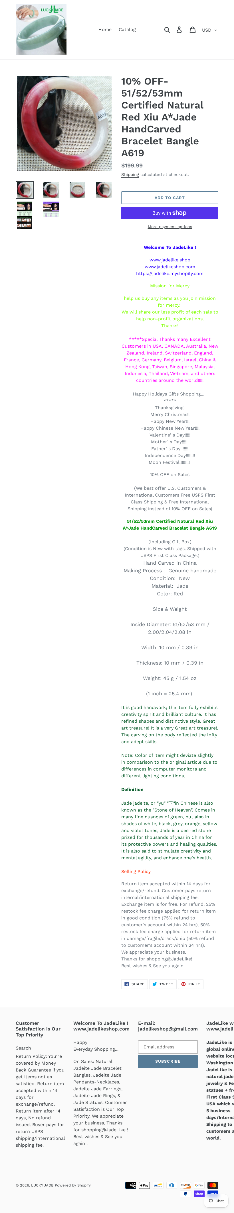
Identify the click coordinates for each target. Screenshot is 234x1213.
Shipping (130, 174)
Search (23, 1048)
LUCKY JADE (42, 1185)
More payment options (170, 226)
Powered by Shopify (73, 1185)
